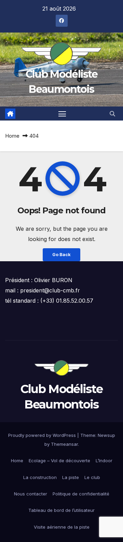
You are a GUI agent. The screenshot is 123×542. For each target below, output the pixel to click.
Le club (92, 477)
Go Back (61, 254)
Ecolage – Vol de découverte (59, 460)
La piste (70, 477)
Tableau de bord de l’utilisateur (61, 510)
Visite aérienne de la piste (62, 527)
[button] (112, 113)
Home (12, 136)
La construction (40, 477)
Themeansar (64, 444)
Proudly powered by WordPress (42, 435)
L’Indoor (104, 460)
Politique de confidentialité (81, 493)
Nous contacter (30, 493)
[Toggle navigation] (62, 113)
